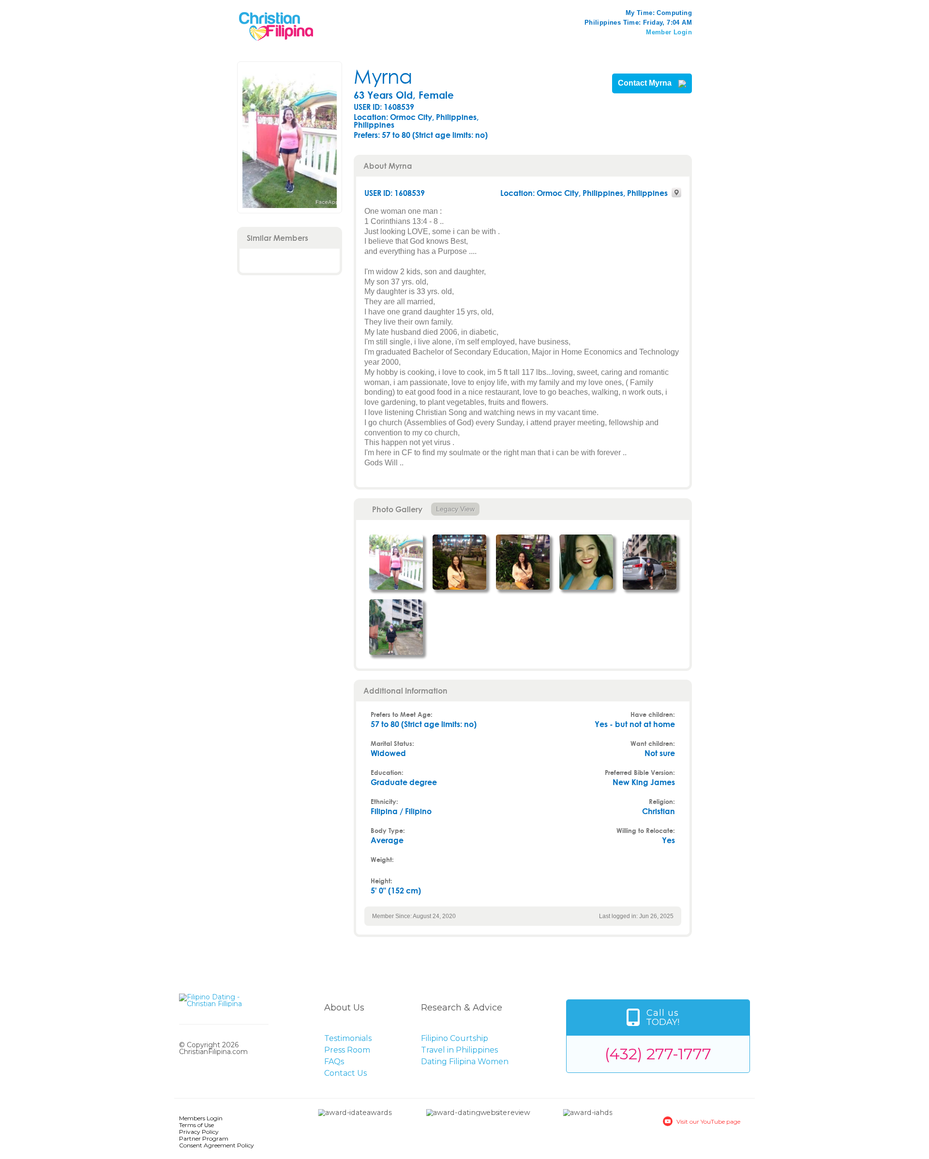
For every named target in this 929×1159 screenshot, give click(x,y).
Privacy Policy (199, 1131)
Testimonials (348, 1038)
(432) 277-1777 (658, 1053)
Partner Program (203, 1138)
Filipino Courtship (454, 1038)
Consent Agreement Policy (216, 1145)
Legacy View (455, 509)
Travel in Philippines (459, 1050)
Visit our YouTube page (708, 1121)
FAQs (334, 1061)
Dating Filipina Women (465, 1061)
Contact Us (345, 1073)
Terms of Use (196, 1125)
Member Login (669, 32)
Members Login (201, 1118)
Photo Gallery (397, 509)
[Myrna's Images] (396, 562)
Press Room (347, 1050)
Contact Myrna (646, 83)
